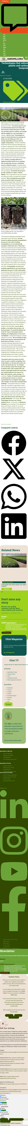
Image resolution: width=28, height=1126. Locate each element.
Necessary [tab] (3, 1095)
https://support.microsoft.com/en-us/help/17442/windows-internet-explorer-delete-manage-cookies (14, 1070)
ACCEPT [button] (9, 1015)
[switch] (0, 1102)
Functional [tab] (3, 1100)
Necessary (4, 1097)
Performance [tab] (3, 1104)
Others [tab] (2, 1115)
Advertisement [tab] (4, 1112)
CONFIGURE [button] (13, 1017)
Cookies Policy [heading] (14, 977)
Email (4, 616)
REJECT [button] (18, 1015)
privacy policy (9, 631)
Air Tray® (14, 315)
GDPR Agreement (9, 623)
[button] (14, 443)
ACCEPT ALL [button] (5, 1121)
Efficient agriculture (9, 102)
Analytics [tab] (2, 1108)
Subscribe (6, 633)
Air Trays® (4, 150)
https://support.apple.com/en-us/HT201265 (15, 1084)
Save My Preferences (16, 1119)
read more (7, 589)
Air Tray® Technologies (15, 135)
